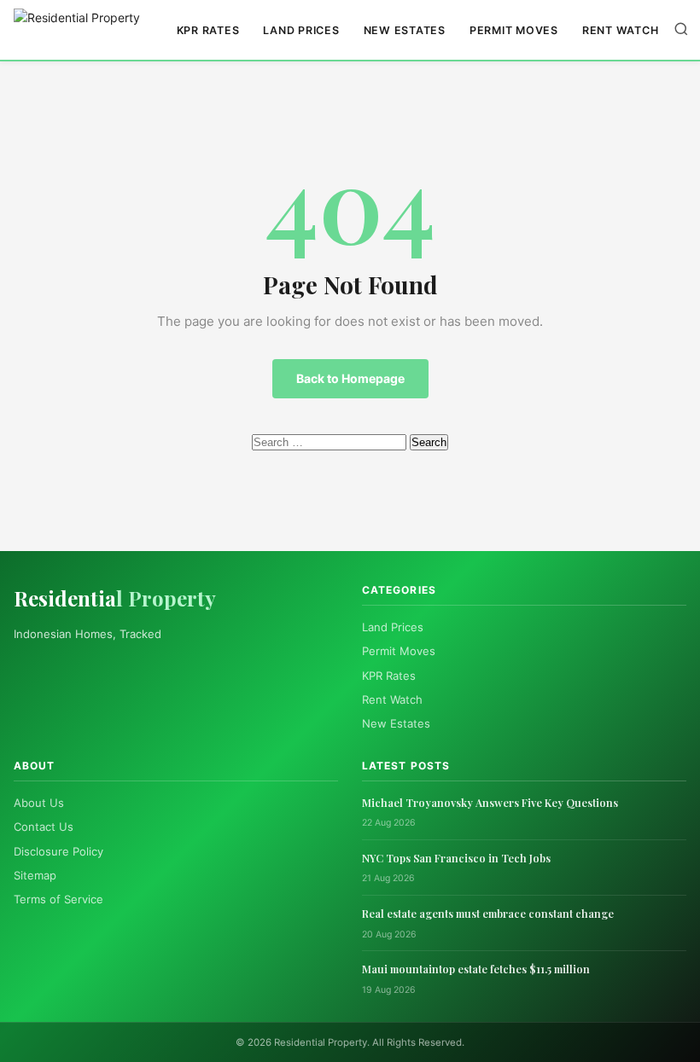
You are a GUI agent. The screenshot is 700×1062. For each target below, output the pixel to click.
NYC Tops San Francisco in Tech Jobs (456, 857)
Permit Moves (514, 30)
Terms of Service (58, 899)
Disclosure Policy (58, 851)
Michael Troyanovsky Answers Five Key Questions (490, 802)
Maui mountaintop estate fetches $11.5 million (476, 968)
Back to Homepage (350, 378)
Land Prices (301, 30)
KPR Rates (208, 30)
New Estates (405, 30)
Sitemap (35, 875)
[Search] (681, 30)
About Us (39, 803)
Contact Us (43, 826)
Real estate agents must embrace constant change (488, 913)
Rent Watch (620, 30)
